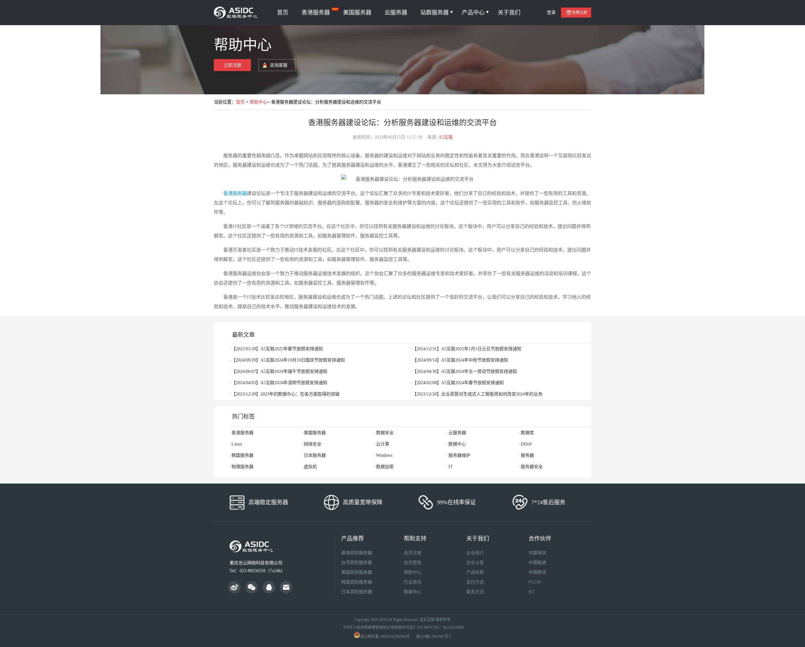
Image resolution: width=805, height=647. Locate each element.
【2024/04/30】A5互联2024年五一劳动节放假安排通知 (464, 371)
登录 (551, 12)
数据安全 (385, 432)
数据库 (527, 432)
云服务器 (396, 12)
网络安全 (312, 444)
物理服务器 (242, 466)
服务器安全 (532, 466)
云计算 (382, 444)
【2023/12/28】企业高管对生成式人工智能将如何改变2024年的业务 (477, 394)
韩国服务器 (242, 455)
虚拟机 (310, 466)
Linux (236, 444)
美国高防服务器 (356, 572)
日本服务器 (315, 455)
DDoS (526, 444)
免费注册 (579, 12)
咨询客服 (278, 65)
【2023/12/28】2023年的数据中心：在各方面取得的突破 (285, 394)
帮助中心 (258, 102)
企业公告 (475, 562)
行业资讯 (412, 582)
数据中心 (457, 444)
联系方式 (475, 591)
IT (450, 466)
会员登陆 (412, 562)
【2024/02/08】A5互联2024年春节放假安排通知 (458, 382)
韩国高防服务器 (356, 582)
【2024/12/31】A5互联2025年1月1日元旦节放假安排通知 (466, 348)
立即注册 (232, 65)
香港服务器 (316, 12)
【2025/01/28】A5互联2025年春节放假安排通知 (277, 348)
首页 (282, 12)
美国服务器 (357, 12)
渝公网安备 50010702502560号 (385, 636)
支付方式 (475, 582)
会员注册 (412, 552)
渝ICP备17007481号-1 (433, 636)
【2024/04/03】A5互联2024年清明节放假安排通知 (279, 382)
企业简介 (475, 552)
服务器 (527, 455)
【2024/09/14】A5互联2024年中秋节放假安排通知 (460, 360)
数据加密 (385, 466)
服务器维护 (459, 455)
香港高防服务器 (356, 552)
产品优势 (475, 572)
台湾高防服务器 (356, 562)
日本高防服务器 (356, 591)
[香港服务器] (236, 12)
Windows (384, 455)
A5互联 (446, 137)
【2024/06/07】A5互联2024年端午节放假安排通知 (279, 371)
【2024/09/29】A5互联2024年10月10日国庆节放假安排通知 (288, 360)
